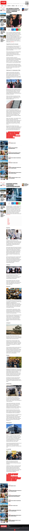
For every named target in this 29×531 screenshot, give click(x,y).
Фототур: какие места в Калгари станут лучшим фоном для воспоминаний (26, 9)
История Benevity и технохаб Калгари (3, 17)
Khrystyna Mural (3, 10)
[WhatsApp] (19, 29)
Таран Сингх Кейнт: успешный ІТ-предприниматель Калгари (14, 158)
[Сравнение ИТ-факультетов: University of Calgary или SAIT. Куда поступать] (3, 36)
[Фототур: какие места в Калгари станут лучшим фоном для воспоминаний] (23, 9)
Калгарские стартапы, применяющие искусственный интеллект (13, 148)
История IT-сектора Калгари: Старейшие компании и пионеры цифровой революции (3, 32)
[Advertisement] (25, 23)
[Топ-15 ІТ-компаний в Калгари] (4, 142)
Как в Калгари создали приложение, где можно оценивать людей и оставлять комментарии (14, 153)
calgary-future (12, 41)
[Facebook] (12, 29)
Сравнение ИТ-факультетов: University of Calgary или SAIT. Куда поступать (3, 40)
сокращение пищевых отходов (10, 137)
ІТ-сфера (4, 7)
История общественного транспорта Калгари (26, 3)
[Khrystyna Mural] (1, 10)
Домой (1, 7)
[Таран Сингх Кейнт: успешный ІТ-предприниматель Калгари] (4, 158)
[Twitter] (15, 29)
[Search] (24, 3)
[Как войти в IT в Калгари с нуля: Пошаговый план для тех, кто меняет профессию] (3, 21)
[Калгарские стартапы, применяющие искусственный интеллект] (4, 147)
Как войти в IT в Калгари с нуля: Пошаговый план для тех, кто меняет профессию (3, 24)
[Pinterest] (17, 29)
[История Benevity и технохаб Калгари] (3, 14)
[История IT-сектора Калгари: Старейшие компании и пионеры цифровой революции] (3, 29)
